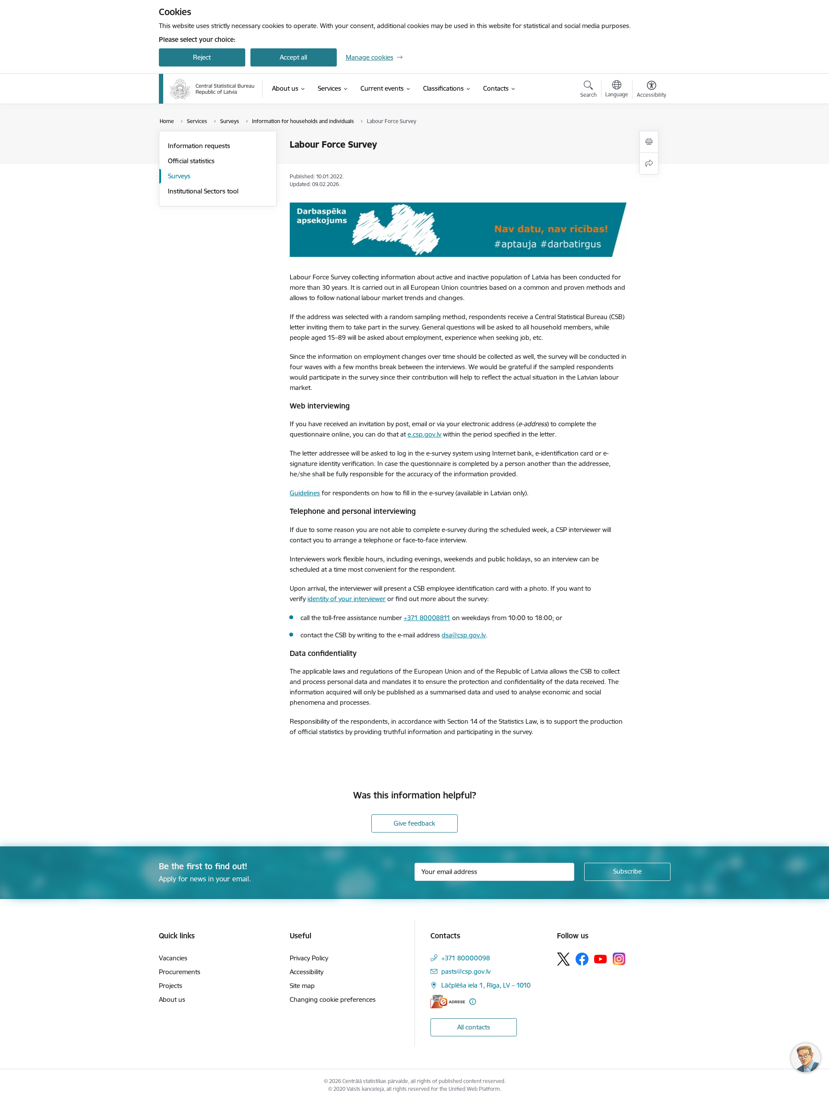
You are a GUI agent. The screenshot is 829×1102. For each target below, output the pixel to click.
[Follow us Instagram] (619, 959)
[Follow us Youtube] (600, 958)
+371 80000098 (465, 958)
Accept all (293, 57)
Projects (170, 986)
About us (172, 999)
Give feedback (414, 823)
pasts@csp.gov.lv (465, 971)
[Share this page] (649, 163)
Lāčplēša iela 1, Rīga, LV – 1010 (486, 985)
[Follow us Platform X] (563, 959)
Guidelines (305, 493)
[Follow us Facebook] (582, 959)
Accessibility (306, 972)
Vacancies (173, 958)
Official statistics (191, 161)
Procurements (179, 972)
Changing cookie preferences (333, 999)
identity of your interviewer (346, 599)
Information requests (199, 146)
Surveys (179, 176)
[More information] (472, 1001)
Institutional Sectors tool (203, 191)
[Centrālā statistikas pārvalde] (212, 89)
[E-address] (447, 1001)
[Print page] (649, 141)
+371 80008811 (427, 618)
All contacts (473, 1027)
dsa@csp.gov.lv (464, 635)
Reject (202, 57)
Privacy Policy (309, 958)
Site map (302, 986)
